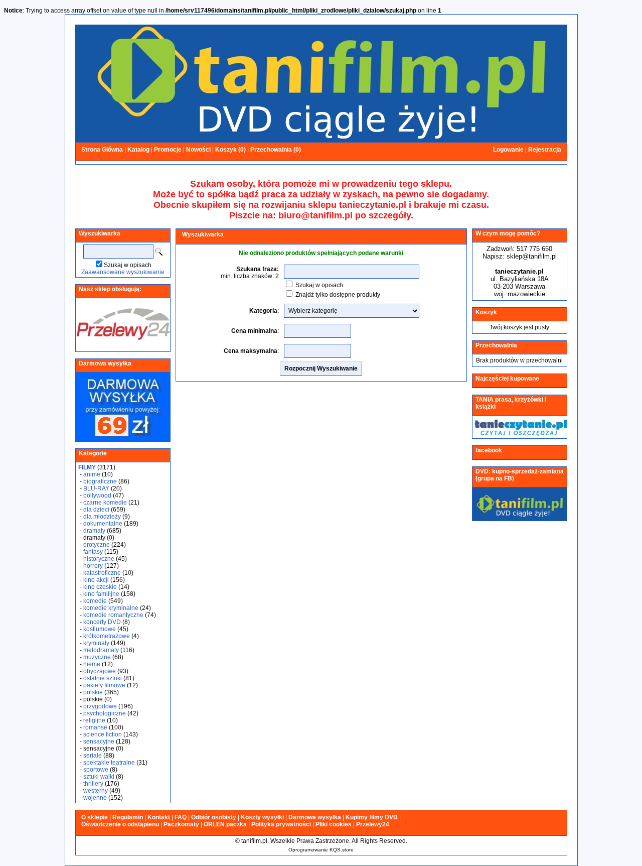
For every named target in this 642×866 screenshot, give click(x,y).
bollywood (97, 495)
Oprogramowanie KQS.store (321, 849)
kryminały (96, 643)
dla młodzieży (102, 516)
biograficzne (100, 481)
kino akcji (96, 579)
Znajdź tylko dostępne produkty (337, 294)
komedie (95, 600)
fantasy (93, 551)
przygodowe (100, 706)
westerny (95, 790)
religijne (94, 720)
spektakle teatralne (109, 762)
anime (91, 474)
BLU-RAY (96, 488)
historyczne (98, 558)
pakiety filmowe (104, 685)
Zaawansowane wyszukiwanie (123, 272)
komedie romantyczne (113, 614)
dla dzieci (96, 509)
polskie (93, 692)
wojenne (95, 797)
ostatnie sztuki (102, 678)
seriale (92, 755)
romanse (95, 727)
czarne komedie (105, 502)
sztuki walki (98, 776)
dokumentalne (102, 523)
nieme (91, 664)
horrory (93, 565)
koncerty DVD (102, 622)
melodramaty (101, 650)
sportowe (95, 769)
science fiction (102, 734)
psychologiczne (104, 713)
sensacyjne (98, 741)
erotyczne (96, 544)
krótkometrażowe (106, 636)
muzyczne (97, 657)
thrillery (93, 783)
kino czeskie (100, 586)
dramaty (94, 530)
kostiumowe (99, 629)
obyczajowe (99, 671)
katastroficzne (102, 572)
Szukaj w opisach (127, 265)
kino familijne (101, 593)
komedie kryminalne (110, 607)
